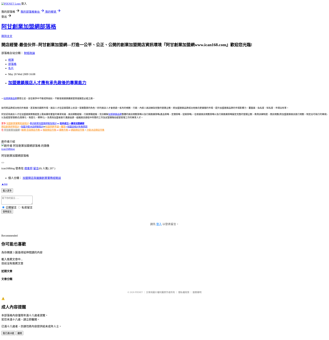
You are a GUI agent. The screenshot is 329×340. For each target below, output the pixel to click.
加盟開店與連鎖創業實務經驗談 (42, 178)
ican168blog (8, 149)
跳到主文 (6, 36)
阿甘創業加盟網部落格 (28, 27)
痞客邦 (28, 168)
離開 (19, 333)
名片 (11, 68)
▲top (4, 184)
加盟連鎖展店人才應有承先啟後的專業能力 (47, 82)
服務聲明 (197, 292)
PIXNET (139, 292)
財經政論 (29, 53)
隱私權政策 (183, 292)
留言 (36, 168)
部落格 (12, 64)
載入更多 (7, 190)
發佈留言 (7, 211)
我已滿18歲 (8, 333)
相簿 (11, 59)
